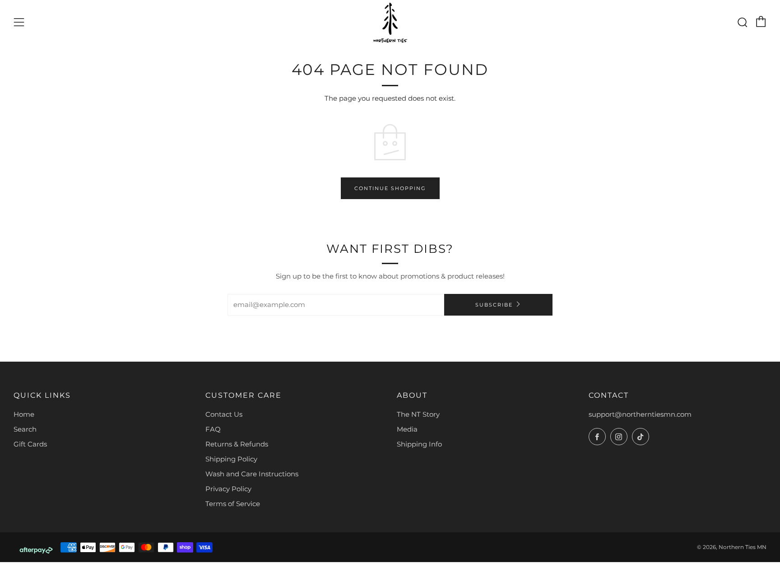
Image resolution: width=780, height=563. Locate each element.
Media (407, 429)
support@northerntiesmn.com (640, 414)
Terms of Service (232, 503)
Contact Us (223, 414)
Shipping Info (419, 444)
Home (24, 414)
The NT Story (418, 414)
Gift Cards (30, 444)
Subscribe (494, 305)
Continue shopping (390, 188)
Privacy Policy (228, 488)
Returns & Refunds (236, 444)
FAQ (213, 429)
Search (25, 429)
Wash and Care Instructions (251, 474)
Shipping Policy (231, 459)
